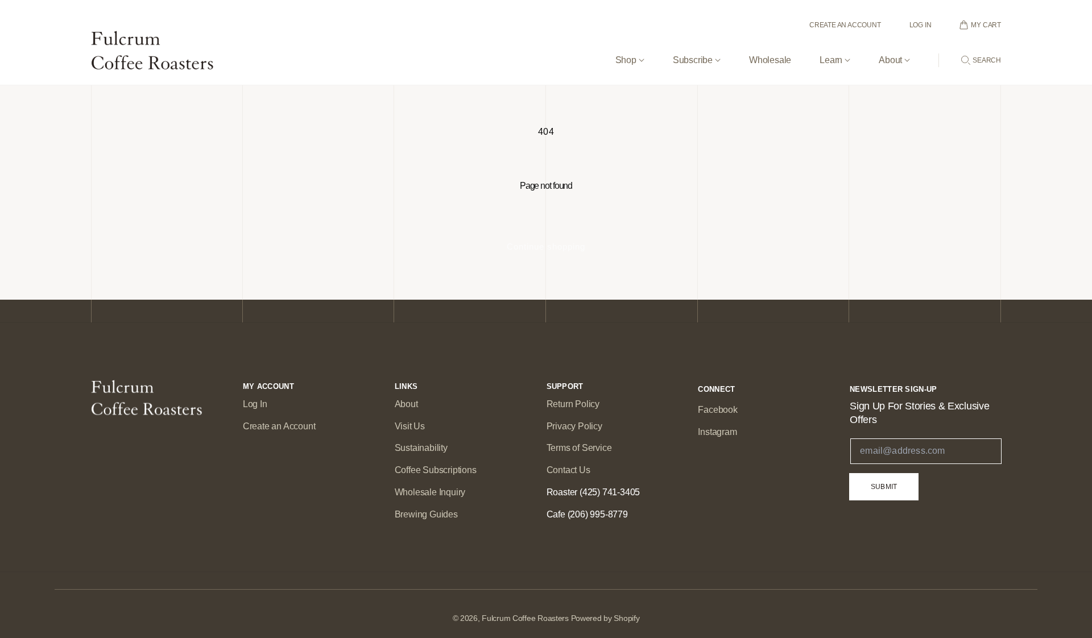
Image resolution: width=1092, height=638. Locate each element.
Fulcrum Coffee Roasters (525, 618)
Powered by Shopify (605, 618)
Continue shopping (546, 246)
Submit (884, 487)
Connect (716, 389)
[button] (629, 50)
